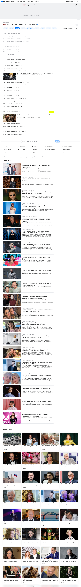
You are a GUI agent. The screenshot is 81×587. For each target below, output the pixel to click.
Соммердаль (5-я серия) (12, 87)
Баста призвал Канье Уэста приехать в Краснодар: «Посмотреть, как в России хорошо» (37, 192)
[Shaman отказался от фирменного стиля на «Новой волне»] (12, 518)
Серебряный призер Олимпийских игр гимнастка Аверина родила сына (36, 284)
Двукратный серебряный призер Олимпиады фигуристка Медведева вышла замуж (35, 297)
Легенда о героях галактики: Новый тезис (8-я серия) (18, 38)
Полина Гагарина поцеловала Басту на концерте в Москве (36, 179)
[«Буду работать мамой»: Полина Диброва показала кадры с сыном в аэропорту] (31, 499)
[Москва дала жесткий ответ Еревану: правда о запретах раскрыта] (12, 480)
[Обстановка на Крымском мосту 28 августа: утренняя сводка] (50, 518)
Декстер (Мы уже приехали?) (13, 57)
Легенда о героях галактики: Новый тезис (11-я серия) (18, 82)
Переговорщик (10, 109)
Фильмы (65, 28)
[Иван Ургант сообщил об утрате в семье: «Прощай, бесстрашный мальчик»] (50, 499)
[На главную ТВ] (4, 1)
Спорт (76, 28)
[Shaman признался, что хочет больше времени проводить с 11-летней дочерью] (69, 461)
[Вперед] (79, 5)
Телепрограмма (6, 22)
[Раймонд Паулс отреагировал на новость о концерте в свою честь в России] (12, 499)
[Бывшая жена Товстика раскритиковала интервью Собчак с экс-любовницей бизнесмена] (12, 556)
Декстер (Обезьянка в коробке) (13, 65)
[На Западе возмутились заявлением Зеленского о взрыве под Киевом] (31, 480)
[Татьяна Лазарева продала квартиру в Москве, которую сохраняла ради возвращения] (69, 537)
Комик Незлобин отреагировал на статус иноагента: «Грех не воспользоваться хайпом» (37, 231)
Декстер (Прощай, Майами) (13, 62)
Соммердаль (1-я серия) (12, 43)
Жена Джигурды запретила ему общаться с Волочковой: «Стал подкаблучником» (35, 349)
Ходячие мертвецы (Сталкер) (13, 123)
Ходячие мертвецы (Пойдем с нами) (14, 129)
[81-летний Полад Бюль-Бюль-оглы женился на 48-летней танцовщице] (69, 480)
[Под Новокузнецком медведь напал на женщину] (31, 575)
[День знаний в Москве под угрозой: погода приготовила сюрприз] (69, 575)
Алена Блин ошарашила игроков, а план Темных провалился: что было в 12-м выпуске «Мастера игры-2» (36, 219)
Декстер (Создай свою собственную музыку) (17, 59)
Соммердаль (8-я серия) (12, 95)
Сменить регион (41, 24)
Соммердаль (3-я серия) (12, 49)
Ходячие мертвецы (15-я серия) (14, 137)
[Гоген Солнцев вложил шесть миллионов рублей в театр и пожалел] (12, 575)
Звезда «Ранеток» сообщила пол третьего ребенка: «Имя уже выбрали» (37, 402)
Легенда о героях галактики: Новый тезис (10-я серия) (18, 70)
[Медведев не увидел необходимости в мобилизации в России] (50, 556)
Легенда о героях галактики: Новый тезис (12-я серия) (18, 85)
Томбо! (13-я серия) (11, 54)
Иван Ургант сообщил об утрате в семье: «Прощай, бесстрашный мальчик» (37, 362)
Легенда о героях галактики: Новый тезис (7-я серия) (18, 36)
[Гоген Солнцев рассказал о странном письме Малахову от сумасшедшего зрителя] (50, 537)
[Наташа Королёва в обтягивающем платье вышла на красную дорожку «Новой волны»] (50, 461)
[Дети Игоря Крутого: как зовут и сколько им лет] (31, 518)
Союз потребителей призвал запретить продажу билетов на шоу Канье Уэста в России (36, 271)
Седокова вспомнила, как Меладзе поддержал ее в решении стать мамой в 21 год (37, 205)
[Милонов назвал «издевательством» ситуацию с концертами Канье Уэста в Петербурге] (50, 575)
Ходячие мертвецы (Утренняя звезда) (15, 126)
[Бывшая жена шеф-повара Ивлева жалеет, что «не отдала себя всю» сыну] (69, 556)
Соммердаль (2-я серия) (12, 46)
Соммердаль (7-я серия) (12, 93)
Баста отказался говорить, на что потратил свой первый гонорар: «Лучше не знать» (36, 245)
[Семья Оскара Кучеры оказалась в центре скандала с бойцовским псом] (12, 461)
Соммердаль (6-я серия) (12, 90)
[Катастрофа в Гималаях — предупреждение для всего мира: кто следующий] (12, 442)
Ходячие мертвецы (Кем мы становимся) (15, 131)
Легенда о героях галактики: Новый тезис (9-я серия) (18, 41)
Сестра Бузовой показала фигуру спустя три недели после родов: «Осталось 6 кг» (37, 310)
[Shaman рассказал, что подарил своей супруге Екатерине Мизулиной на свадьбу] (69, 499)
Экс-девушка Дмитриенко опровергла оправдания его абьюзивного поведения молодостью (37, 376)
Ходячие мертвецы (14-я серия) (14, 134)
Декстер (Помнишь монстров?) (13, 68)
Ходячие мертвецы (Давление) (13, 33)
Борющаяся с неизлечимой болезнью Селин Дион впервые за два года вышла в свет (36, 389)
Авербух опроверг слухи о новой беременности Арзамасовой (36, 166)
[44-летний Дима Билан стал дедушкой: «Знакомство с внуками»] (50, 480)
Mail (2, 586)
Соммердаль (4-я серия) (12, 51)
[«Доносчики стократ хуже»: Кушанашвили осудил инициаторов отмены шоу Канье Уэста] (69, 518)
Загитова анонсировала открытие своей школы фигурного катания (36, 258)
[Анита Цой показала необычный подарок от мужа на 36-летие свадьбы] (31, 556)
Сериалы (71, 28)
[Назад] (76, 5)
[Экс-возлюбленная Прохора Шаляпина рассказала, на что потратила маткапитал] (69, 442)
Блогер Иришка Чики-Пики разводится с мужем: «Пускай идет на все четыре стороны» (36, 323)
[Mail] (2, 1)
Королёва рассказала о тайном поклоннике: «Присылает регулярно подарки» (35, 415)
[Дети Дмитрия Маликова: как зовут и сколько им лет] (12, 537)
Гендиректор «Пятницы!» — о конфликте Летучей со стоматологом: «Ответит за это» (37, 336)
